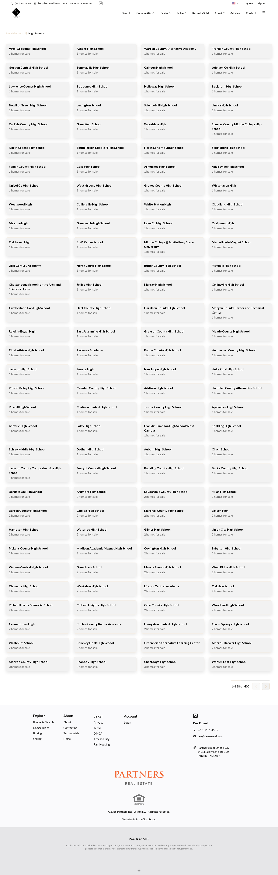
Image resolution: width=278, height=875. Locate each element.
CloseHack (148, 819)
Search (126, 13)
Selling (180, 13)
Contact (251, 13)
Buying (165, 13)
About (218, 13)
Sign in (261, 3)
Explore (39, 716)
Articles (235, 13)
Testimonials (71, 733)
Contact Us (70, 727)
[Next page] (266, 686)
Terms (97, 728)
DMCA (98, 733)
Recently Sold (200, 13)
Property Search (43, 722)
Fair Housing (102, 744)
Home (67, 738)
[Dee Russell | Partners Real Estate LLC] (139, 778)
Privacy (98, 722)
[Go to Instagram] (100, 3)
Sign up (249, 3)
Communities (144, 13)
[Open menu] (263, 13)
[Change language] (235, 3)
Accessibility (101, 739)
